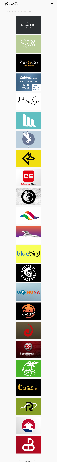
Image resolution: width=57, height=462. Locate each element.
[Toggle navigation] (52, 3)
